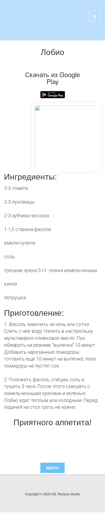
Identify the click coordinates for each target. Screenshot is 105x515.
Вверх (52, 468)
